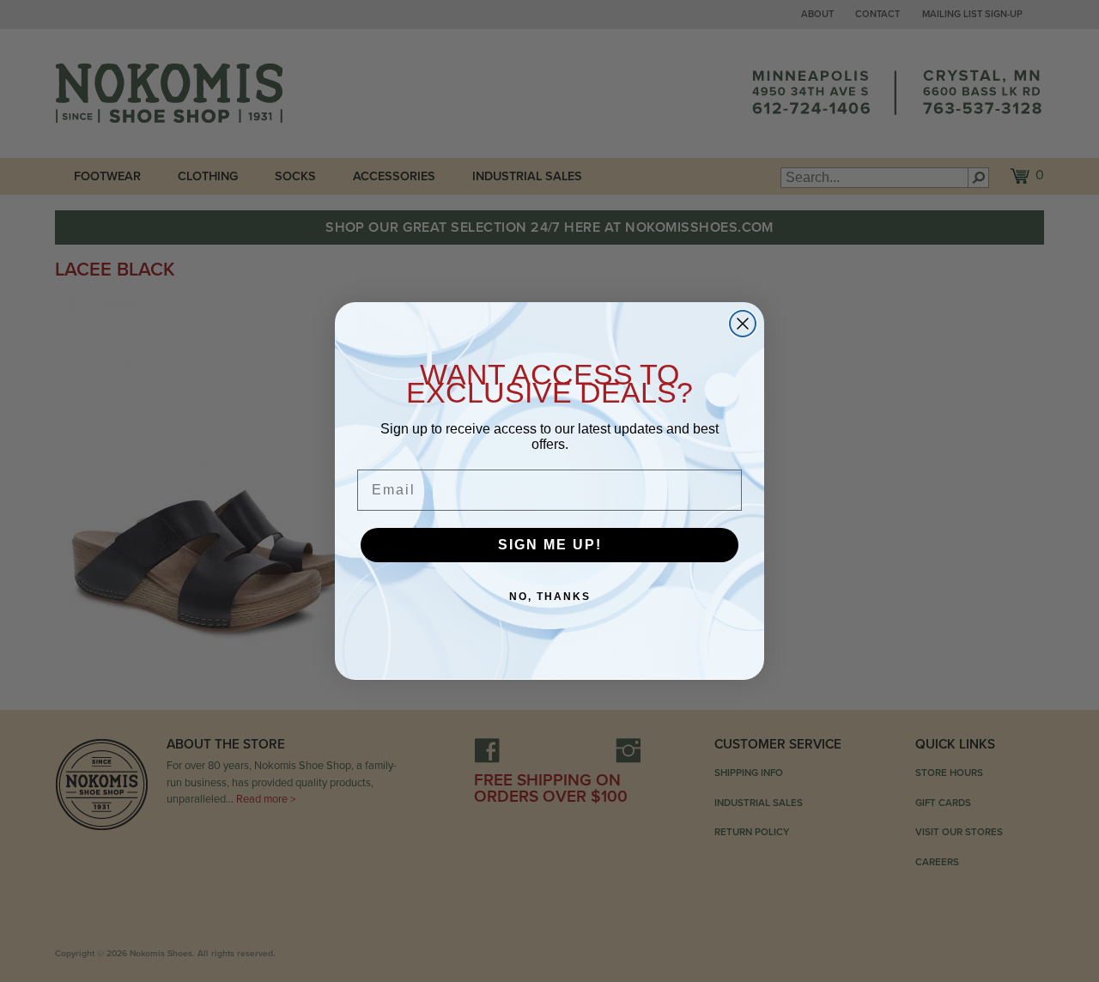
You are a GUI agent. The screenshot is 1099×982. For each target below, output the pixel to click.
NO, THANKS (550, 597)
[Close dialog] (743, 323)
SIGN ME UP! (550, 544)
